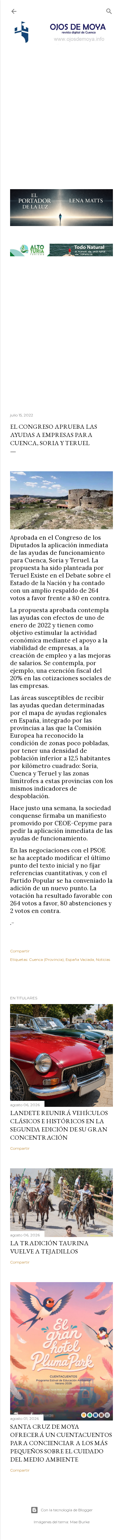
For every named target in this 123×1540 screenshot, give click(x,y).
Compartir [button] (20, 951)
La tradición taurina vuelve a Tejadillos (49, 1247)
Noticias (103, 959)
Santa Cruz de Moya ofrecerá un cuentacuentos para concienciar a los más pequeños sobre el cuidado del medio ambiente (61, 1442)
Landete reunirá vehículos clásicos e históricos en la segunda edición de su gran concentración (59, 1125)
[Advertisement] (61, 108)
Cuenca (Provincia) (46, 959)
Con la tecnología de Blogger (67, 1510)
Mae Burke (80, 1522)
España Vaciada (80, 959)
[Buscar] (109, 10)
